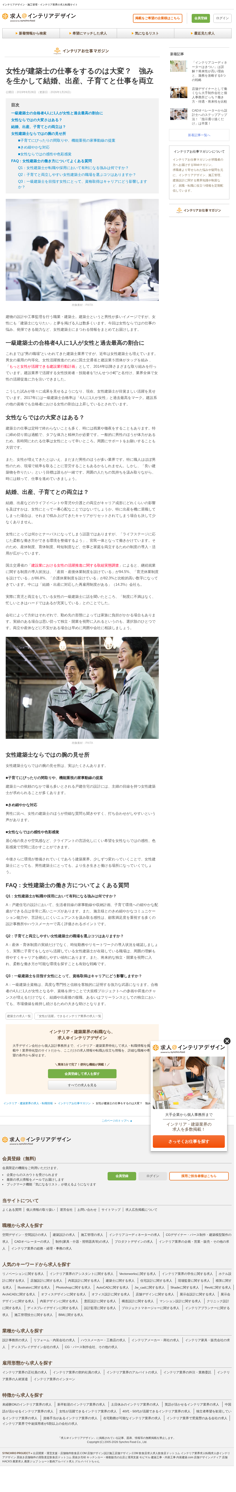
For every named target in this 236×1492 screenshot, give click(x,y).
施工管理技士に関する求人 (33, 1315)
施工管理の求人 (92, 1235)
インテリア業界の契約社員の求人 (77, 1372)
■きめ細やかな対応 (34, 147)
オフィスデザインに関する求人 (63, 1294)
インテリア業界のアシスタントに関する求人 (82, 1274)
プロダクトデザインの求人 (134, 1241)
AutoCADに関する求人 (112, 1287)
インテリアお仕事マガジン (74, 1103)
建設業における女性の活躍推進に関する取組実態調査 (75, 565)
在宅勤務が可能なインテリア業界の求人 (132, 1418)
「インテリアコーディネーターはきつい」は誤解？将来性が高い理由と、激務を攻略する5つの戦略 (209, 71)
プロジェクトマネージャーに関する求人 (150, 1308)
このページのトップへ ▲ (117, 1120)
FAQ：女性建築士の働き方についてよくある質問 (51, 161)
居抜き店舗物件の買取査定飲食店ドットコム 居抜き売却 (51, 1457)
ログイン (222, 18)
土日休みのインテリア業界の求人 (135, 1404)
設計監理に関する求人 (100, 1308)
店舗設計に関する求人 (46, 1280)
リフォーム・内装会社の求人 (54, 1340)
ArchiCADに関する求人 (18, 1294)
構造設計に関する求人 (138, 1301)
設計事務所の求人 (15, 1340)
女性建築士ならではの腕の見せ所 (38, 133)
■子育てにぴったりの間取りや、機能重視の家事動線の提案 (66, 140)
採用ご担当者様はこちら (199, 1176)
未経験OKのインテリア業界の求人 (27, 1404)
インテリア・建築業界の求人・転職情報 (28, 1103)
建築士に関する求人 (120, 1280)
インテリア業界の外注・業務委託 (187, 1372)
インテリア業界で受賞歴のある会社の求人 (197, 1418)
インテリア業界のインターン (54, 1379)
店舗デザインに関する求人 (155, 1294)
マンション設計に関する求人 (180, 1301)
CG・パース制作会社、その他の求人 (91, 1347)
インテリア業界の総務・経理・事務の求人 (41, 1248)
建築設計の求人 (64, 1235)
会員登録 (200, 18)
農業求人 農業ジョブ (25, 1461)
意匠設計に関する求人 (100, 1301)
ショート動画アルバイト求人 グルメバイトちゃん (69, 1461)
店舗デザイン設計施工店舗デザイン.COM (112, 1453)
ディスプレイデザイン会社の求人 (35, 1347)
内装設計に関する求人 (84, 1280)
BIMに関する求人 (70, 1315)
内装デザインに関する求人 (59, 1301)
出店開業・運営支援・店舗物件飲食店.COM (60, 1453)
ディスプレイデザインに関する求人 (52, 1308)
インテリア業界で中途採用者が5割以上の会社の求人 (40, 1423)
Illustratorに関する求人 (34, 1287)
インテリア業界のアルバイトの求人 (132, 1372)
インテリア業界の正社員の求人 (24, 1372)
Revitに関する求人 (218, 1287)
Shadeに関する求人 (184, 1287)
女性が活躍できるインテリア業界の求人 (88, 1411)
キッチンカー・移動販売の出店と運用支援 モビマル (118, 1457)
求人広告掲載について (141, 1209)
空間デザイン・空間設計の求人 (24, 1235)
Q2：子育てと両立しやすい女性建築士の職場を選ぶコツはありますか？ (77, 175)
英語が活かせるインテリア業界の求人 (192, 1404)
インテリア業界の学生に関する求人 (187, 1274)
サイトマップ (111, 1209)
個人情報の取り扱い (40, 1209)
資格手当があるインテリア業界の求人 (70, 1418)
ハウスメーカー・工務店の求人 (103, 1340)
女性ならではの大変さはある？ (36, 120)
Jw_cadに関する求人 (150, 1287)
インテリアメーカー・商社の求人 (155, 1340)
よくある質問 (11, 1209)
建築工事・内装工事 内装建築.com (172, 1457)
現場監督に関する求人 (194, 1280)
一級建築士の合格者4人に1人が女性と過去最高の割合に (57, 113)
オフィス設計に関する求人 (111, 1294)
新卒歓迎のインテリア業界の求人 (81, 1404)
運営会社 (66, 1209)
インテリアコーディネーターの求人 (134, 1235)
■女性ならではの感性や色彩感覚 (45, 154)
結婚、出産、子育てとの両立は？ (38, 127)
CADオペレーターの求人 (32, 1241)
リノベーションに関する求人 (23, 1274)
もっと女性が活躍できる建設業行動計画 (42, 366)
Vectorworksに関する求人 (137, 1274)
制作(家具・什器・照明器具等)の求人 (82, 1241)
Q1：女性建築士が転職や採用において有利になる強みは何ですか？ (73, 168)
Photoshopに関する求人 (73, 1287)
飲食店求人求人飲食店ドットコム (159, 1453)
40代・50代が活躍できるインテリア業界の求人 (156, 1411)
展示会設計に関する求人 (197, 1294)
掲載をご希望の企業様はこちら (157, 18)
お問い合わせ (87, 1209)
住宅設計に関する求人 (156, 1280)
